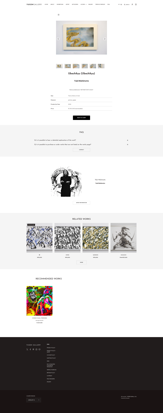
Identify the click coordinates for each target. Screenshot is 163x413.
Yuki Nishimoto (81, 80)
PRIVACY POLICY (51, 347)
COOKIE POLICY (51, 355)
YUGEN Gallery (130, 396)
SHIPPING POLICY (51, 358)
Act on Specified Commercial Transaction (51, 365)
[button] (126, 4)
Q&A (48, 361)
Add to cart (81, 117)
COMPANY (49, 375)
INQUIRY (49, 381)
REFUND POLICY (51, 372)
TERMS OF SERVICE (51, 369)
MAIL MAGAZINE (51, 378)
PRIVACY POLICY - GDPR (51, 351)
